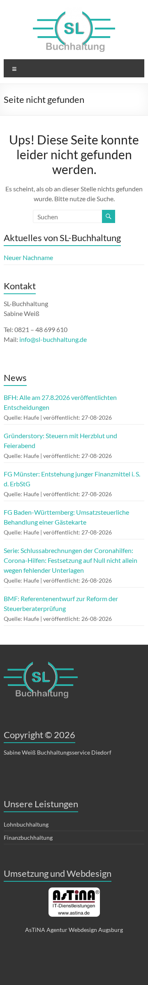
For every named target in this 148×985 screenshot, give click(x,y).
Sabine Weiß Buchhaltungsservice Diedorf (57, 752)
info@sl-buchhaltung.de (53, 339)
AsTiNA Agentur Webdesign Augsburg (74, 929)
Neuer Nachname (28, 257)
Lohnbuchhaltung (26, 824)
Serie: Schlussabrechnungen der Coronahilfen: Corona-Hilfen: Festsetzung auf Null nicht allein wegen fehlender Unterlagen (70, 560)
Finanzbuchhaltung (28, 837)
